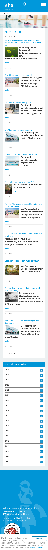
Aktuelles (6, 14)
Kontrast (25, 4)
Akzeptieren (39, 539)
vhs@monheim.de (19, 520)
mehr (7, 63)
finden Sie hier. (36, 547)
